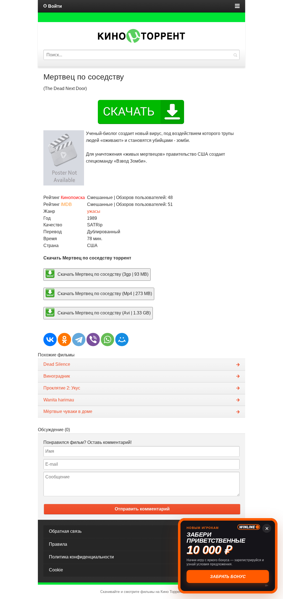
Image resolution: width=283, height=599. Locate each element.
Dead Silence (56, 364)
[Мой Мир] (122, 339)
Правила (58, 544)
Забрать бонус (228, 576)
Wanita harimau (58, 399)
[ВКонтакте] (50, 339)
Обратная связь (65, 531)
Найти (235, 55)
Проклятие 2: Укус (61, 388)
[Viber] (93, 339)
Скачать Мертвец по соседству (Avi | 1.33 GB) (103, 312)
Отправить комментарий (142, 509)
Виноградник (56, 376)
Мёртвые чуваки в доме (67, 411)
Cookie (56, 570)
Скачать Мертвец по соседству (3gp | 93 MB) (102, 274)
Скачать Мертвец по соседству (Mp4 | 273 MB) (104, 293)
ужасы (93, 211)
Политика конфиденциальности (81, 557)
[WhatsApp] (107, 339)
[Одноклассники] (64, 339)
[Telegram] (78, 339)
